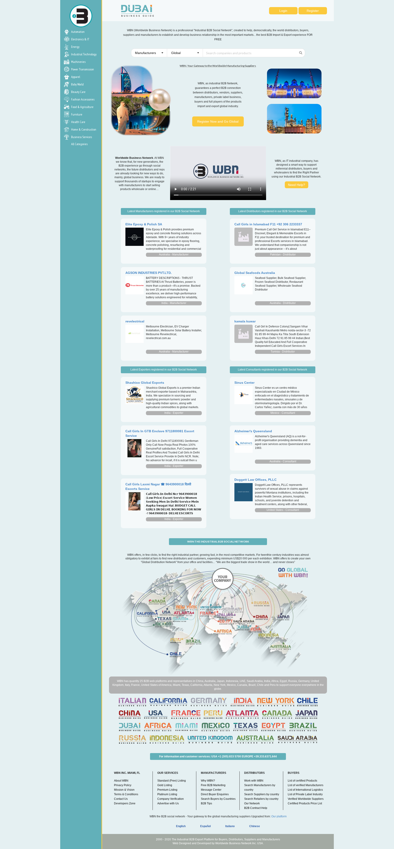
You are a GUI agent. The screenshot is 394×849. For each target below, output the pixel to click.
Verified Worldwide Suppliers (306, 798)
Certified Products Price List (305, 803)
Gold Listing (164, 785)
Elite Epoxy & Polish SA (143, 224)
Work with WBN (253, 780)
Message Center (211, 789)
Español (205, 826)
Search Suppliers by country (261, 794)
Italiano (230, 826)
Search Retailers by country (261, 798)
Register (313, 11)
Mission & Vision (124, 789)
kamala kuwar (245, 321)
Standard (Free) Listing (171, 780)
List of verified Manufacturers (305, 785)
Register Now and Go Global (217, 121)
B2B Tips (206, 803)
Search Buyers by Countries (218, 798)
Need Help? (296, 185)
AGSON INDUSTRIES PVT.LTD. (148, 273)
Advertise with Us (168, 803)
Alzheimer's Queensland (253, 431)
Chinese (254, 826)
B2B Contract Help (255, 808)
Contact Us (121, 798)
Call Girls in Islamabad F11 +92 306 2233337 (268, 224)
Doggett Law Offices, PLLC (255, 479)
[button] (149, 53)
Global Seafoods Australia (254, 273)
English (181, 826)
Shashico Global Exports (144, 382)
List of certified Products (302, 780)
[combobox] (149, 53)
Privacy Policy (122, 785)
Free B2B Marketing (213, 785)
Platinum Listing (167, 794)
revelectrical (134, 321)
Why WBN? (208, 780)
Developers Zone (124, 803)
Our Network (252, 803)
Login (283, 11)
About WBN (121, 780)
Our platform (279, 816)
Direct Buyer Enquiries (215, 794)
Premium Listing (167, 789)
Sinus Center (244, 382)
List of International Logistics (305, 789)
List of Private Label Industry (305, 794)
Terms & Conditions (126, 794)
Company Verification (170, 798)
